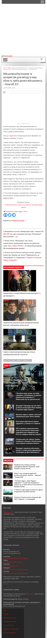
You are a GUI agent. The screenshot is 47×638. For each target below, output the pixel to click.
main (13, 360)
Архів (5, 610)
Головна (5, 614)
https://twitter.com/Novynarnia (12, 562)
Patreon (5, 584)
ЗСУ (30, 360)
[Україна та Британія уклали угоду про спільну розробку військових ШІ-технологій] (19, 349)
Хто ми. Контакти (8, 625)
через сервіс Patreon (15, 246)
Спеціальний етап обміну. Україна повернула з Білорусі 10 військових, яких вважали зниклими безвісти (29, 441)
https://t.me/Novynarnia (10, 566)
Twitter (5, 260)
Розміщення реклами (9, 621)
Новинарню (30, 594)
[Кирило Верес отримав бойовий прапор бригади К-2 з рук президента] (19, 291)
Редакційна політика (9, 618)
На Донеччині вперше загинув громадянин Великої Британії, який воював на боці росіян (26, 466)
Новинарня (8, 512)
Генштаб (25, 360)
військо (19, 360)
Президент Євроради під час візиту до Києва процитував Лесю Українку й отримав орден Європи (29, 407)
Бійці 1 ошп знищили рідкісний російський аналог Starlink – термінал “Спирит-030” (27, 475)
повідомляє (13, 136)
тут (16, 236)
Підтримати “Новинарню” (11, 629)
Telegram (29, 257)
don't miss (7, 360)
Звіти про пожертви (9, 633)
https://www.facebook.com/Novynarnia (15, 558)
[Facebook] (5, 215)
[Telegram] (14, 215)
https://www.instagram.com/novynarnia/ (15, 569)
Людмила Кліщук (18, 220)
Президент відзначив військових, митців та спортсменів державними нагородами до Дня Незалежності (28, 450)
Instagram (13, 260)
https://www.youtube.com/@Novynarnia (15, 573)
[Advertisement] (23, 29)
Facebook (37, 257)
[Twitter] (10, 215)
